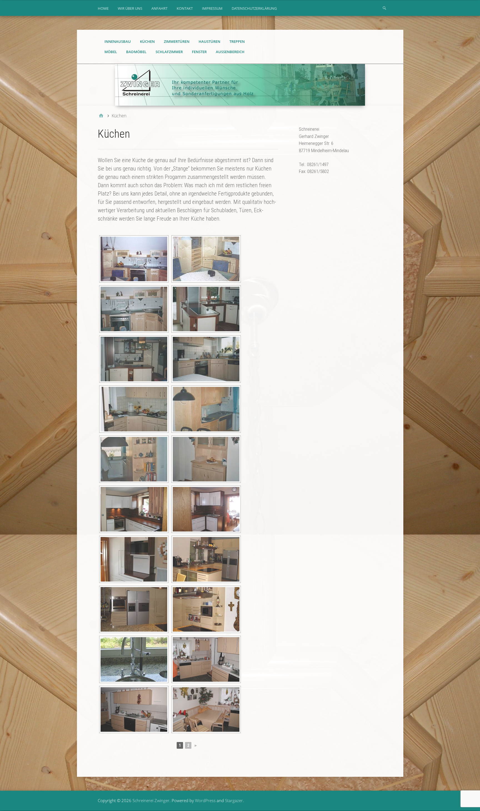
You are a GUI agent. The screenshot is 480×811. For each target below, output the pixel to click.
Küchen (147, 41)
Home (103, 8)
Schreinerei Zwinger (150, 800)
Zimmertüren (176, 41)
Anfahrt (159, 8)
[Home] (101, 115)
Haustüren (209, 41)
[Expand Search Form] (384, 8)
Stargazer (234, 800)
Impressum (212, 8)
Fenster (199, 51)
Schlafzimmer (169, 51)
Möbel (110, 51)
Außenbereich (230, 51)
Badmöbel (136, 51)
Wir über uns (130, 8)
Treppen (237, 41)
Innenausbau (117, 41)
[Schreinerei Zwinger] (240, 85)
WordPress (205, 800)
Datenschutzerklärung (254, 8)
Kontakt (185, 8)
